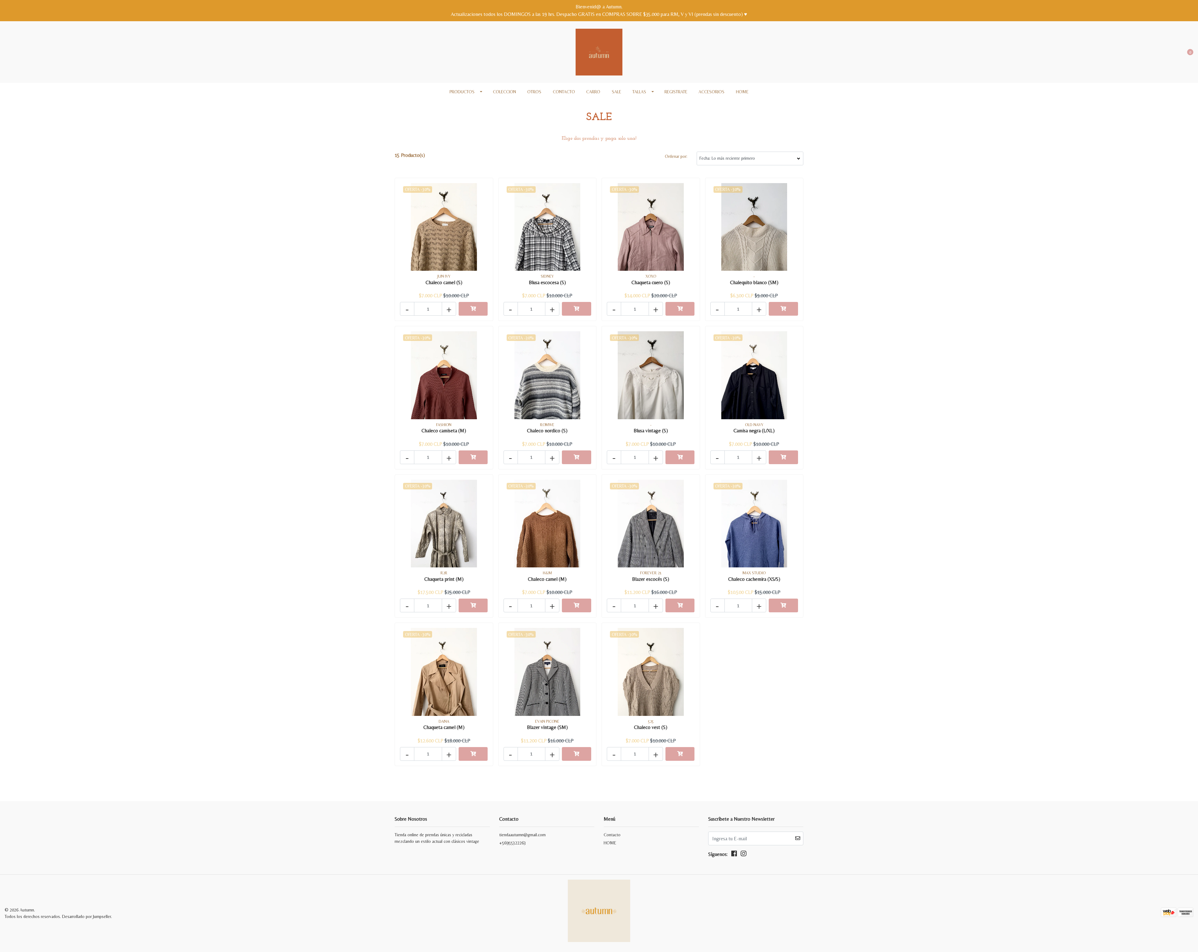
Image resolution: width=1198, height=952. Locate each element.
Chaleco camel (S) (444, 282)
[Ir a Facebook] (8, 49)
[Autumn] (599, 52)
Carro (593, 91)
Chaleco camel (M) (547, 579)
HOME (742, 91)
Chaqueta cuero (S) (650, 282)
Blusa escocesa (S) (547, 282)
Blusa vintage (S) (651, 431)
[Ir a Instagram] (19, 49)
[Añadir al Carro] (473, 309)
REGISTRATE (676, 91)
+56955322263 (512, 842)
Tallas (639, 91)
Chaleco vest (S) (650, 727)
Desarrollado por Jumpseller (86, 916)
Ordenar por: (676, 156)
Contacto (564, 91)
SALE (616, 91)
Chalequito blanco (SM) (754, 282)
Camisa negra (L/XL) (754, 431)
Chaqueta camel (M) (444, 727)
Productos (462, 91)
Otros (534, 91)
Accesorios (711, 91)
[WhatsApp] (29, 49)
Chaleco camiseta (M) (443, 431)
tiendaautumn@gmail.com (522, 834)
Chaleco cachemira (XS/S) (754, 579)
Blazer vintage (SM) (547, 727)
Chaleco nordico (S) (547, 431)
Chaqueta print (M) (444, 579)
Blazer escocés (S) (650, 579)
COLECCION (504, 91)
